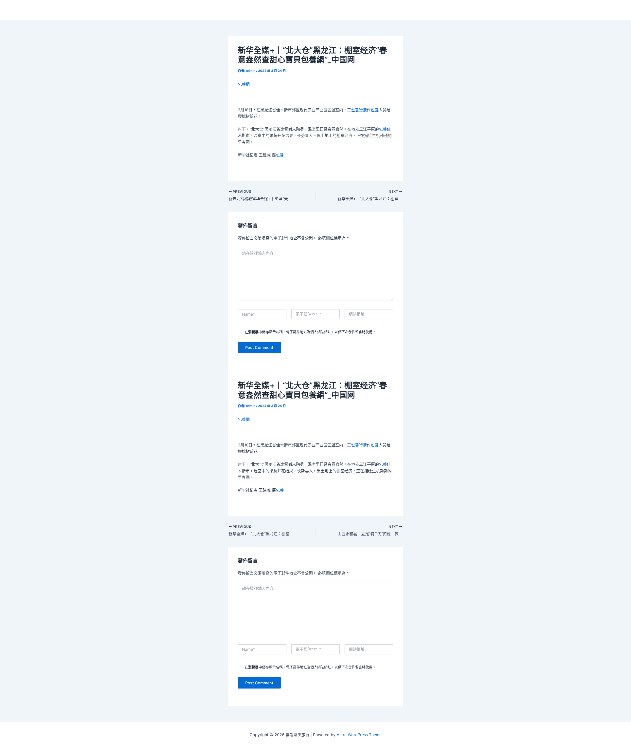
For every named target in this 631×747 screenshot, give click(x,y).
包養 (375, 109)
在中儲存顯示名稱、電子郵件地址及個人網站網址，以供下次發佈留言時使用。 (310, 332)
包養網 (244, 84)
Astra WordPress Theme (359, 734)
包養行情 (359, 109)
